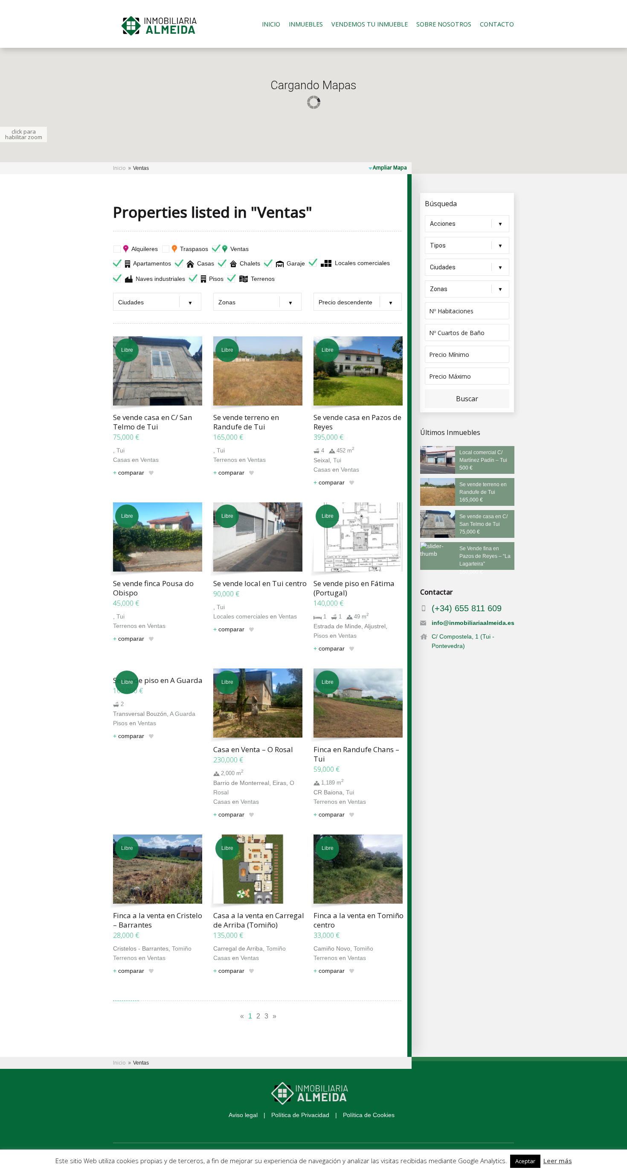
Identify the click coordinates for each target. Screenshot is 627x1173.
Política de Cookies (369, 1115)
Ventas (239, 248)
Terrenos (263, 278)
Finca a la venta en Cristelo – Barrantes (157, 920)
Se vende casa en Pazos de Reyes (357, 422)
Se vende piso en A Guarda (158, 680)
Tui (120, 450)
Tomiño (182, 948)
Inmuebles (306, 24)
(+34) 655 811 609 (467, 608)
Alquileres (144, 248)
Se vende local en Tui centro (260, 583)
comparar (128, 472)
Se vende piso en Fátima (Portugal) (354, 588)
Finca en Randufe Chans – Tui (356, 754)
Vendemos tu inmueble (369, 24)
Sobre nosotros (443, 24)
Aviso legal (243, 1115)
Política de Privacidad (300, 1115)
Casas (205, 263)
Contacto (497, 24)
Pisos (216, 278)
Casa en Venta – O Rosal (253, 749)
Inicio (271, 24)
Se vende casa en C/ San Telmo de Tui (152, 422)
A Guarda (182, 713)
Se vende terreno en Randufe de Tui (246, 422)
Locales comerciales (362, 263)
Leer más (557, 1160)
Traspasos (194, 248)
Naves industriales (160, 278)
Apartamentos (152, 263)
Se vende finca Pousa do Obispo (153, 588)
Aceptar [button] (525, 1161)
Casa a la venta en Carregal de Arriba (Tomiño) (258, 920)
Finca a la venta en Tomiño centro (358, 920)
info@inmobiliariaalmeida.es (473, 622)
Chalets (250, 263)
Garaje (296, 263)
